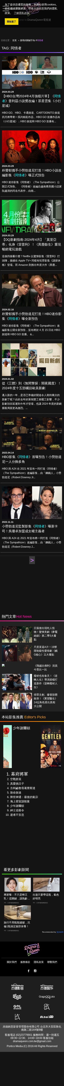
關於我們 (12, 962)
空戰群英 (15, 779)
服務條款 (25, 962)
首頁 (14, 40)
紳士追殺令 (17, 810)
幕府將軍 (19, 774)
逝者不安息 (17, 814)
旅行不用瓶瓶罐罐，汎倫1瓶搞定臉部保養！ (17, 924)
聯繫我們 (52, 962)
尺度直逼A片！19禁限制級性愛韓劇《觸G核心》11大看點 (45, 651)
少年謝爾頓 (17, 805)
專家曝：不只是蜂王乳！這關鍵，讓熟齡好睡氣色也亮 (17, 896)
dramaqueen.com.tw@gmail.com (32, 1041)
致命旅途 (15, 792)
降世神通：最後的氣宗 (24, 797)
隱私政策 (39, 962)
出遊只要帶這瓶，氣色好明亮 (46, 896)
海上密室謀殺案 (20, 801)
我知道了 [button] (11, 21)
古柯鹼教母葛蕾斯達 (22, 788)
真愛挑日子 (17, 783)
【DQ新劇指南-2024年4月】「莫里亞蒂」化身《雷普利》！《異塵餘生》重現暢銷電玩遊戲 (31, 244)
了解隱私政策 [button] (22, 13)
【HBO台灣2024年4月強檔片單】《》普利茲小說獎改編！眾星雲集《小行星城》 (31, 101)
